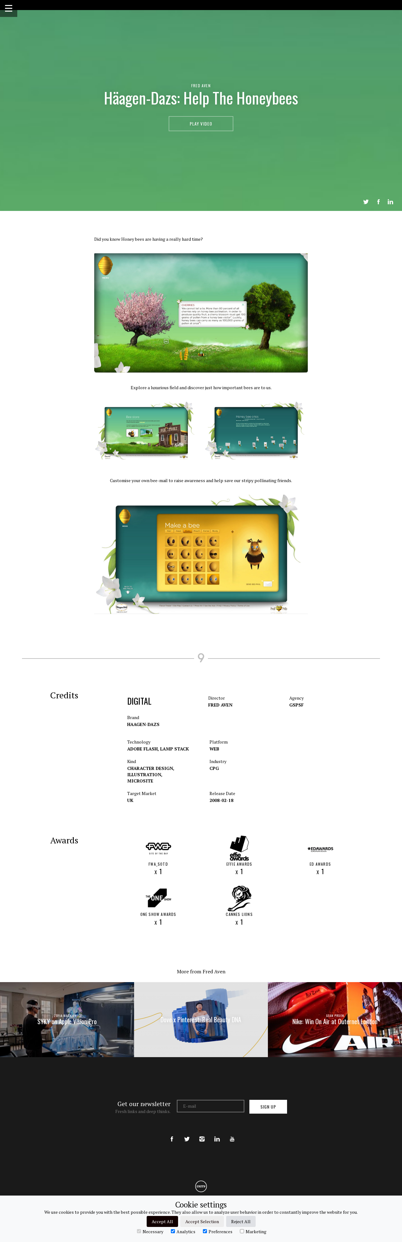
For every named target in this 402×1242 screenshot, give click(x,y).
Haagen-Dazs (143, 724)
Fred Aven (201, 85)
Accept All (162, 1221)
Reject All (241, 1221)
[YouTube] (232, 1133)
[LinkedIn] (217, 1133)
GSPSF (296, 705)
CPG (214, 768)
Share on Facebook (378, 202)
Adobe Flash (143, 749)
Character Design (150, 768)
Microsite (140, 781)
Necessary (153, 1231)
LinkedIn (390, 202)
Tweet (366, 202)
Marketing (256, 1231)
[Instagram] (202, 1133)
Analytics (186, 1231)
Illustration (144, 774)
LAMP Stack (174, 749)
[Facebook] (172, 1133)
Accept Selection (202, 1221)
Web (214, 749)
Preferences (220, 1231)
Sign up (268, 1106)
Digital (139, 701)
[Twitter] (187, 1133)
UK (130, 800)
